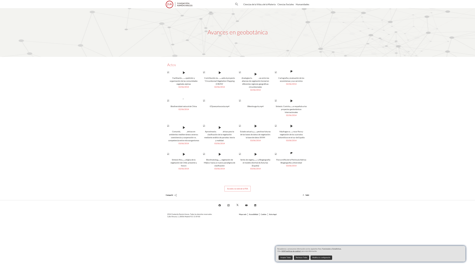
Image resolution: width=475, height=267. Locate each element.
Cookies (263, 214)
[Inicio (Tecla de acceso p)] (179, 4)
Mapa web (242, 214)
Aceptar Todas (285, 257)
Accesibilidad (253, 214)
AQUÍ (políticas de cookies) (291, 251)
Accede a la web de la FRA (237, 189)
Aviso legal (273, 214)
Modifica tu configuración (321, 257)
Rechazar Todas (301, 257)
